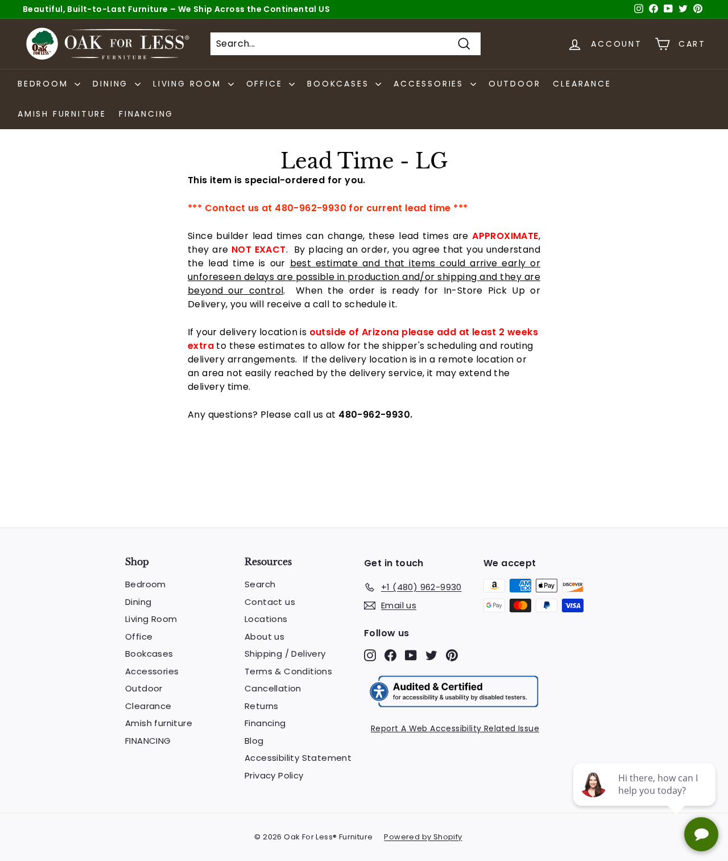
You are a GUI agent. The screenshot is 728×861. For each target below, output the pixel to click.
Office (138, 636)
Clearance (582, 83)
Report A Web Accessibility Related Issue (455, 728)
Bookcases (149, 654)
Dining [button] (112, 83)
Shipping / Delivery (285, 654)
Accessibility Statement (298, 758)
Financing (265, 723)
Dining (138, 602)
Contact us (270, 602)
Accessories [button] (431, 83)
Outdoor (515, 83)
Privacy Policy (274, 775)
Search (260, 584)
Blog (254, 741)
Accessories (152, 671)
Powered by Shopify (423, 836)
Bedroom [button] (45, 83)
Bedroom (145, 584)
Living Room (151, 619)
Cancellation (273, 688)
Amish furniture (62, 114)
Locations (266, 619)
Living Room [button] (189, 83)
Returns (262, 706)
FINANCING (146, 114)
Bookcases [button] (340, 83)
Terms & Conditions (288, 671)
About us (264, 636)
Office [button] (266, 83)
